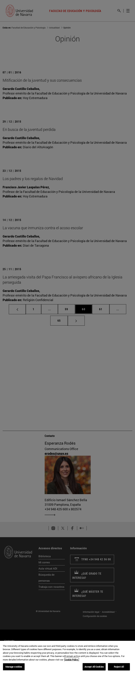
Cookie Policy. (72, 659)
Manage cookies (13, 666)
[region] (67, 657)
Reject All (119, 666)
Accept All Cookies (94, 666)
